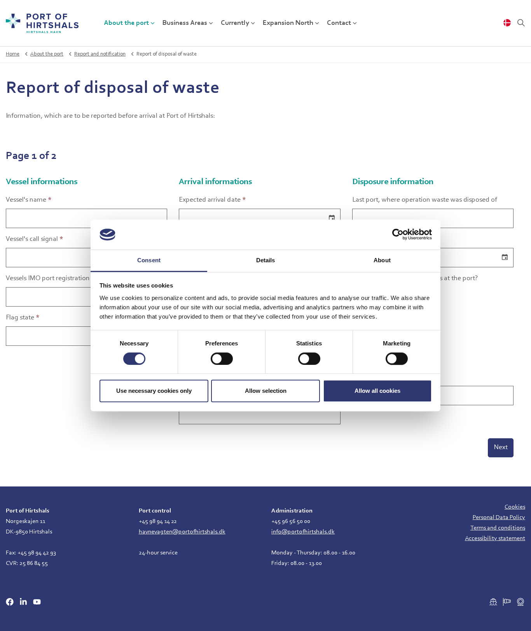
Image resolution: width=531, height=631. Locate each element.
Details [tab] (265, 260)
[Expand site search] (521, 23)
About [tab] (382, 260)
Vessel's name (29, 200)
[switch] (222, 358)
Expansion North (288, 23)
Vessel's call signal (34, 239)
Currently (235, 23)
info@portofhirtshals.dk (303, 532)
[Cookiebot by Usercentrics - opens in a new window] (398, 235)
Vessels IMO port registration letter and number (75, 278)
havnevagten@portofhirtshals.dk (182, 532)
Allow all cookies (377, 390)
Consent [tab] (149, 260)
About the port (126, 23)
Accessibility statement (495, 538)
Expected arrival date (212, 200)
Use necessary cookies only (154, 390)
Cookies (515, 507)
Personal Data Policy (499, 517)
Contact (339, 23)
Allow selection (265, 390)
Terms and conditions (497, 528)
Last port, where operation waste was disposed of (424, 200)
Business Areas (184, 23)
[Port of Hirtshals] (42, 23)
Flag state (23, 317)
